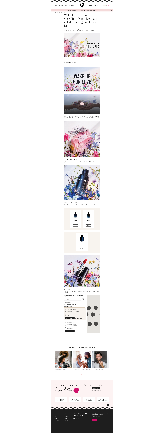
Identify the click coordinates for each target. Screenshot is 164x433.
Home (55, 12)
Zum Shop (82, 248)
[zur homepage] (82, 5)
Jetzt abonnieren (96, 388)
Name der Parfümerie (68, 302)
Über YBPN (96, 5)
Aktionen (56, 423)
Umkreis (83, 298)
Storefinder (66, 416)
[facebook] (76, 418)
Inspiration (90, 5)
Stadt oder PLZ (67, 299)
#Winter (94, 371)
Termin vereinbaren (69, 318)
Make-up (61, 5)
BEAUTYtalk (67, 420)
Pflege (66, 5)
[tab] (81, 374)
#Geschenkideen (57, 371)
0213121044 (69, 327)
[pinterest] (81, 418)
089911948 (68, 314)
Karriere (66, 418)
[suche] (104, 5)
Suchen (94, 419)
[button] (99, 314)
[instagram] (74, 418)
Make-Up (56, 416)
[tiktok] (79, 418)
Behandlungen (71, 5)
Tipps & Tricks (63, 12)
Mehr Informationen (78, 318)
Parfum (56, 5)
